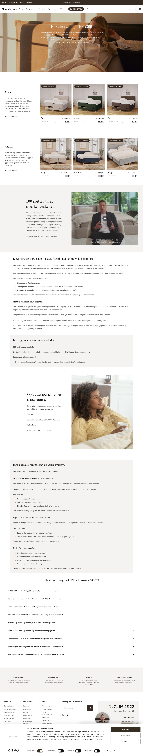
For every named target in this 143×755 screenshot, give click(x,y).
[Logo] (9, 9)
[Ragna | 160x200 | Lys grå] (122, 154)
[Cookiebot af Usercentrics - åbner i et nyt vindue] (13, 750)
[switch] (61, 750)
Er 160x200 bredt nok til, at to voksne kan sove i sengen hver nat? (34, 591)
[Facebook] (67, 715)
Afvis (125, 742)
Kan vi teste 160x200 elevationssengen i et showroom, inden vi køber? (36, 654)
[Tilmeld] (90, 708)
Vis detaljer (108, 751)
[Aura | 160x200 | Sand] (56, 99)
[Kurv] (139, 9)
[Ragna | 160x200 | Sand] (56, 154)
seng (40, 265)
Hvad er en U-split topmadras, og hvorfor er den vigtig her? (31, 631)
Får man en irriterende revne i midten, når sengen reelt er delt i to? (34, 607)
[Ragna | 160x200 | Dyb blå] (89, 154)
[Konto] (134, 9)
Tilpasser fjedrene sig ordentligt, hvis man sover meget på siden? (33, 623)
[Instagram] (63, 715)
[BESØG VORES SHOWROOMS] (71, 2)
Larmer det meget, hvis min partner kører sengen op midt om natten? (35, 639)
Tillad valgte (125, 735)
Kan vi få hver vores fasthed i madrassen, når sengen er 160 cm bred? (35, 615)
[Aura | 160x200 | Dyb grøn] (89, 99)
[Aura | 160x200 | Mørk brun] (122, 99)
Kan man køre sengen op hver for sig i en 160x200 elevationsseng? (34, 599)
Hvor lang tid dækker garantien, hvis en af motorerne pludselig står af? (36, 647)
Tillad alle (125, 729)
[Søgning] (129, 9)
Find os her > (89, 684)
